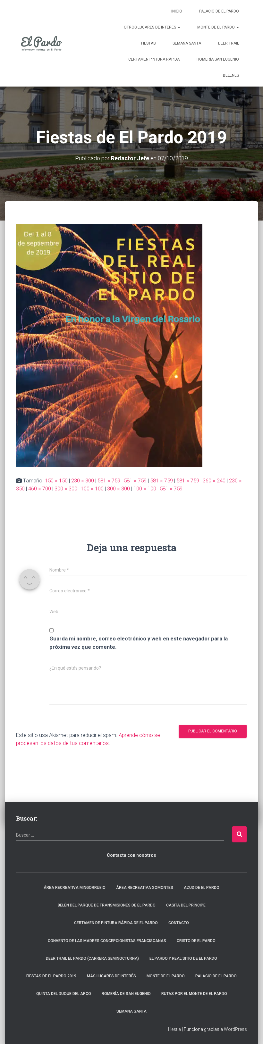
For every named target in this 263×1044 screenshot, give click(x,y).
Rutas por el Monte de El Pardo (194, 993)
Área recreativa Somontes (144, 887)
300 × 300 (66, 488)
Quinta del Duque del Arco (63, 993)
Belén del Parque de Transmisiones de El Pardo (107, 905)
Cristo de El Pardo (196, 941)
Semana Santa (187, 43)
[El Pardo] (41, 43)
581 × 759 (109, 480)
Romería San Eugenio (218, 59)
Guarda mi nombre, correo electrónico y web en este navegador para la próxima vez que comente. (138, 642)
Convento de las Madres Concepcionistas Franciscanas (107, 941)
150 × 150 (56, 480)
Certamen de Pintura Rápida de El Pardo (116, 923)
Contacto (178, 923)
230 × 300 (82, 480)
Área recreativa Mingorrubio (75, 887)
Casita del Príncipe (186, 905)
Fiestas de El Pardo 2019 (51, 976)
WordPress (235, 1029)
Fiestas (148, 43)
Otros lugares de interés (150, 27)
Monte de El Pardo (216, 27)
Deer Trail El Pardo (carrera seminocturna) (92, 958)
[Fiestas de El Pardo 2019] (109, 345)
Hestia (174, 1029)
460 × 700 (39, 488)
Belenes (231, 75)
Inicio (176, 11)
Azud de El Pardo (201, 887)
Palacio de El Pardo (219, 11)
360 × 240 (214, 480)
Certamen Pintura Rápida (154, 59)
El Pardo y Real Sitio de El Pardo (183, 958)
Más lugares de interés (111, 976)
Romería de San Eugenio (126, 993)
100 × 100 (92, 488)
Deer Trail (228, 43)
